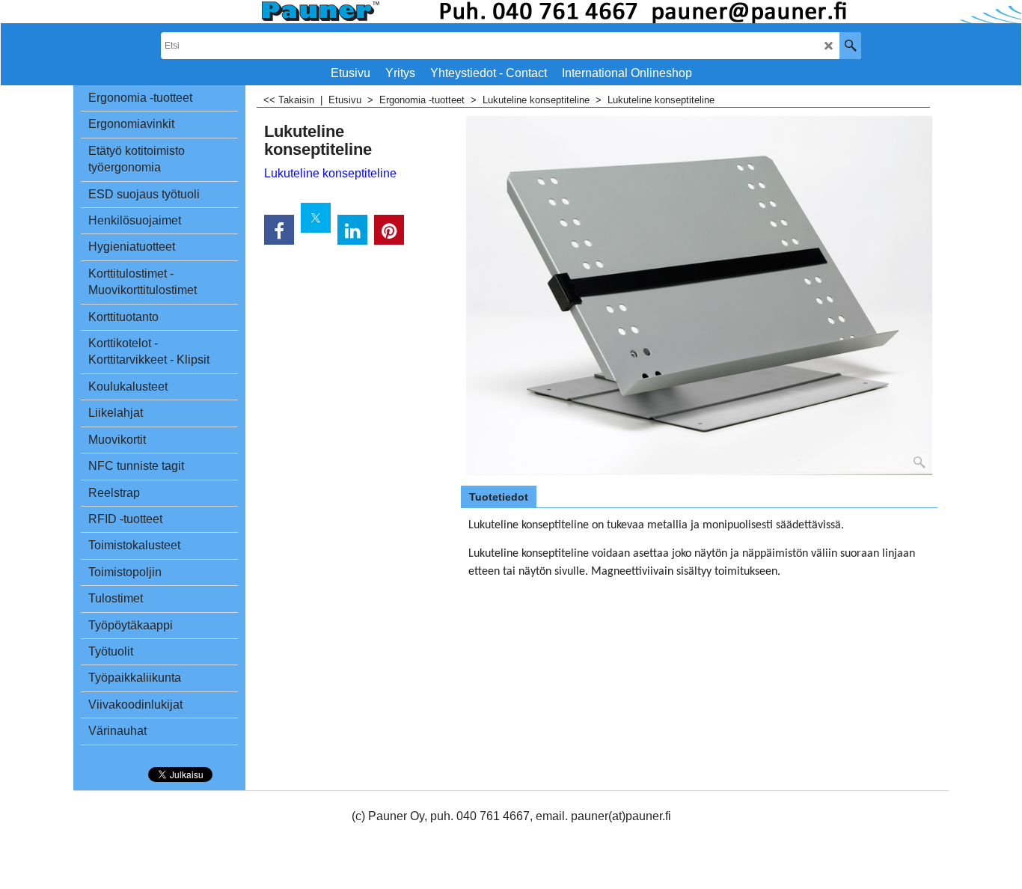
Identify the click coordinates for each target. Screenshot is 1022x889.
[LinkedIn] (352, 230)
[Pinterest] (389, 230)
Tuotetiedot (498, 497)
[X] (316, 218)
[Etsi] (850, 45)
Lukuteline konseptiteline (330, 173)
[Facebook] (279, 230)
